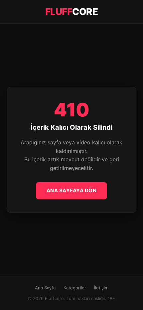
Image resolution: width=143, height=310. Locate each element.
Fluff (71, 11)
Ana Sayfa (45, 287)
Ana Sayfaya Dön (72, 190)
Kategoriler (75, 287)
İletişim (101, 287)
